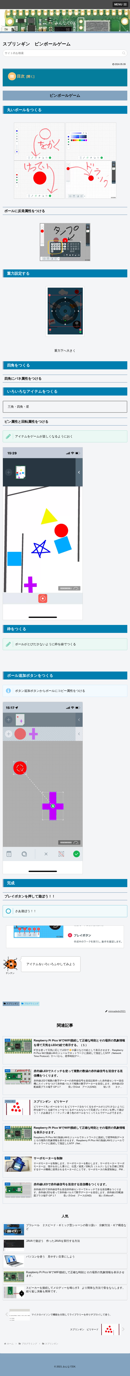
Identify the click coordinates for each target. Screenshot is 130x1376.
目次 (21, 76)
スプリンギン (12, 1003)
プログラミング (31, 1003)
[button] (124, 53)
